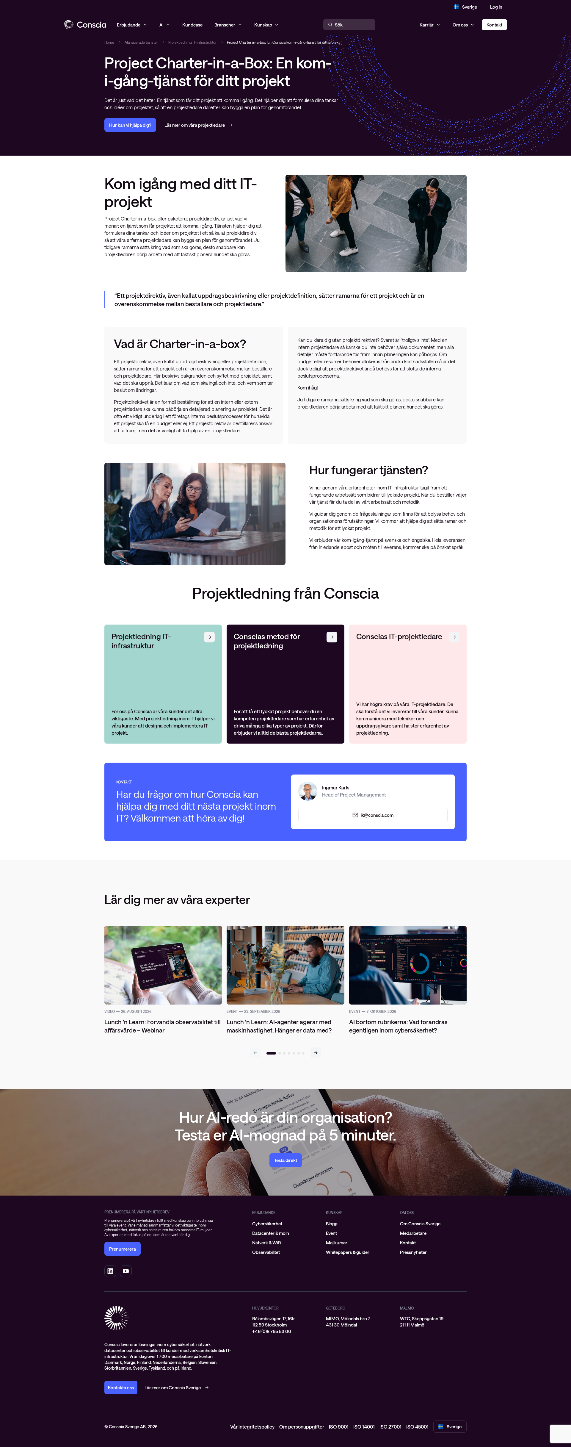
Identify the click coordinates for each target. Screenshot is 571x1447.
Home (109, 42)
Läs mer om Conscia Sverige (173, 1387)
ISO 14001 (364, 1426)
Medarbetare (413, 1233)
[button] (315, 1052)
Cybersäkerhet (267, 1223)
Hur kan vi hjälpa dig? (130, 125)
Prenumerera (122, 1249)
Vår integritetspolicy (252, 1426)
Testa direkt (285, 1160)
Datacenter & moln (270, 1233)
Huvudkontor (265, 1308)
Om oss (460, 24)
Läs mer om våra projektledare (194, 125)
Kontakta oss (121, 1387)
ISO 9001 (339, 1426)
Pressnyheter (413, 1252)
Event (331, 1233)
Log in (496, 7)
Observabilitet (266, 1252)
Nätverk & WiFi (266, 1242)
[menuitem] (285, 1223)
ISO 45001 (417, 1426)
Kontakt (408, 1242)
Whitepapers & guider (347, 1252)
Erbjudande (263, 1212)
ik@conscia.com (377, 815)
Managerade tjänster (141, 42)
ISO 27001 (390, 1426)
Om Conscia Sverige (420, 1223)
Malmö (407, 1308)
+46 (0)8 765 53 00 (271, 1331)
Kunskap (334, 1212)
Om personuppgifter (301, 1426)
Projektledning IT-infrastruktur (192, 42)
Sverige (469, 7)
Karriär (427, 24)
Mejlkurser (336, 1242)
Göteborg (335, 1308)
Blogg (332, 1223)
